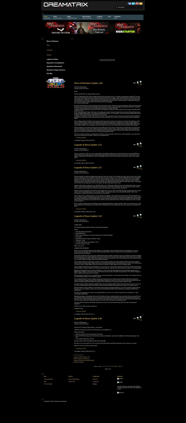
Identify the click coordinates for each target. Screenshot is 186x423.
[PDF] (134, 83)
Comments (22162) (81, 348)
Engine (72, 17)
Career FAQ (71, 381)
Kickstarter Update (79, 362)
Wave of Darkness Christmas (81, 358)
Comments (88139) (81, 137)
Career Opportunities (73, 379)
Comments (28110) (81, 311)
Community (117, 17)
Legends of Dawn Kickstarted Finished (84, 360)
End (120, 366)
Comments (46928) (81, 160)
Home (47, 17)
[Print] (138, 84)
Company (99, 17)
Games (57, 17)
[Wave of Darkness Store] (93, 33)
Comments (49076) (81, 209)
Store (109, 16)
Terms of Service (48, 379)
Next (116, 366)
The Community (48, 384)
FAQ (45, 381)
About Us (95, 379)
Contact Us (96, 381)
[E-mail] (141, 84)
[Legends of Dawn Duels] (56, 82)
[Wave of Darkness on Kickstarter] (125, 33)
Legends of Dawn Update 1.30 (82, 357)
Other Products (86, 17)
